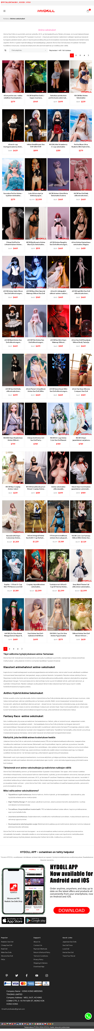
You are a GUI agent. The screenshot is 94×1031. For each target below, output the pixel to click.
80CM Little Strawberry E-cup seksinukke (58, 146)
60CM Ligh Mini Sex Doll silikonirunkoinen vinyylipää (81, 292)
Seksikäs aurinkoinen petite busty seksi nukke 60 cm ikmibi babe (58, 97)
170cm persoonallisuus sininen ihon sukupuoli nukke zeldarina (58, 537)
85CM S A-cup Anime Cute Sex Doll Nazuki (58, 439)
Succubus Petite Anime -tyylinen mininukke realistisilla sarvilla (13, 194)
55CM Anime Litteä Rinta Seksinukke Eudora (58, 194)
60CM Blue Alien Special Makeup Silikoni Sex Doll (35, 292)
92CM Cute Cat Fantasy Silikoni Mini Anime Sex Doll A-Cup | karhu (81, 537)
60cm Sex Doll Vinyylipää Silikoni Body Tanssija (81, 341)
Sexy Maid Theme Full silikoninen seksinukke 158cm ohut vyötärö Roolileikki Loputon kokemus (81, 586)
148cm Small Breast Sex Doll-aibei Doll (36, 146)
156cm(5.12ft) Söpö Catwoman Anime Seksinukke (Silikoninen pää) (13, 537)
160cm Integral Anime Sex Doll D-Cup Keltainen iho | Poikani (35, 537)
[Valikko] (4, 10)
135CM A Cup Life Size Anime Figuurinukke (58, 634)
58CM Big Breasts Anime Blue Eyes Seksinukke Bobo (35, 243)
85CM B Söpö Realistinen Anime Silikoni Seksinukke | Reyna (13, 439)
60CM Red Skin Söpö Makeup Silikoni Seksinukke (58, 341)
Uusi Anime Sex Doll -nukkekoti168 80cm (36, 634)
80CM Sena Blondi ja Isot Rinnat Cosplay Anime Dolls (35, 488)
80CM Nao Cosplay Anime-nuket (13, 488)
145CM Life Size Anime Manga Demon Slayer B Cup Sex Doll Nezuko (13, 634)
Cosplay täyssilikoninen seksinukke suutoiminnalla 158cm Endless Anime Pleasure (35, 586)
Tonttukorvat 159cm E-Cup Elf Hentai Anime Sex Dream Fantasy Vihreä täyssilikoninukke (58, 586)
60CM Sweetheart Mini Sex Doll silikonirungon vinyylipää (58, 390)
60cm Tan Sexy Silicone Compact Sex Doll (81, 390)
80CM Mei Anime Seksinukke (81, 97)
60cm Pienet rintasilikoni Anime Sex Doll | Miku (35, 390)
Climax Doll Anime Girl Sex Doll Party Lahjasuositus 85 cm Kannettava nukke (35, 439)
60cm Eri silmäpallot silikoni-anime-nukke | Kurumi (58, 292)
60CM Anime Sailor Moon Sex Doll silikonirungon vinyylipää (13, 292)
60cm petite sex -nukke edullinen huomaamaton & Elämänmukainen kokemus (13, 97)
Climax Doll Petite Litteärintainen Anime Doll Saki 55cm (13, 243)
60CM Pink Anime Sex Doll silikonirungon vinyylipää (35, 341)
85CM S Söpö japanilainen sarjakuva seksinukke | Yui (81, 439)
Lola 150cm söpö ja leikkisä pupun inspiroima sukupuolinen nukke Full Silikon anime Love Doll (35, 194)
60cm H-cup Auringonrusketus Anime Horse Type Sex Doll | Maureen (13, 146)
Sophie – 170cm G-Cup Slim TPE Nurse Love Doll (13, 586)
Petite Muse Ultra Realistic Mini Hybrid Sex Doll (81, 146)
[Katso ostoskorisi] (88, 10)
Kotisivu (6, 19)
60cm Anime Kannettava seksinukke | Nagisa (81, 243)
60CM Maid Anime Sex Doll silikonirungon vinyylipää (13, 341)
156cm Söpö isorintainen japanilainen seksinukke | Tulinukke (81, 488)
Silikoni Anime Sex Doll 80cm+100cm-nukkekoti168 (81, 634)
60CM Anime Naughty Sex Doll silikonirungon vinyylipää (58, 243)
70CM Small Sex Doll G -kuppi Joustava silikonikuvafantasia (36, 97)
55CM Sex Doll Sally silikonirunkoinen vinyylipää (81, 194)
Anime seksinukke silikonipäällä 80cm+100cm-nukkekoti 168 (58, 488)
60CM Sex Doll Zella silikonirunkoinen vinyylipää (13, 390)
